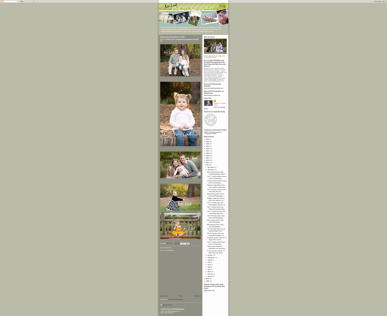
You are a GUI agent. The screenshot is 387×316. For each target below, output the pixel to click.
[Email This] (181, 244)
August (210, 260)
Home (180, 296)
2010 (207, 278)
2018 (207, 148)
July (209, 262)
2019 (207, 146)
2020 (207, 144)
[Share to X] (185, 244)
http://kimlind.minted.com (212, 95)
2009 (207, 281)
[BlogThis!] (183, 244)
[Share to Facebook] (187, 244)
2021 (207, 141)
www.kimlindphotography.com (213, 88)
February (211, 274)
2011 (207, 165)
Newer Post (163, 296)
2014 (207, 158)
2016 (207, 153)
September (211, 257)
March (210, 271)
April (209, 269)
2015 (207, 155)
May (209, 267)
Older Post (197, 296)
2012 (207, 162)
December (211, 167)
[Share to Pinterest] (189, 244)
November (211, 169)
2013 (207, 160)
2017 (207, 151)
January (210, 276)
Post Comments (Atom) (175, 299)
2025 (207, 139)
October (210, 255)
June (209, 264)
